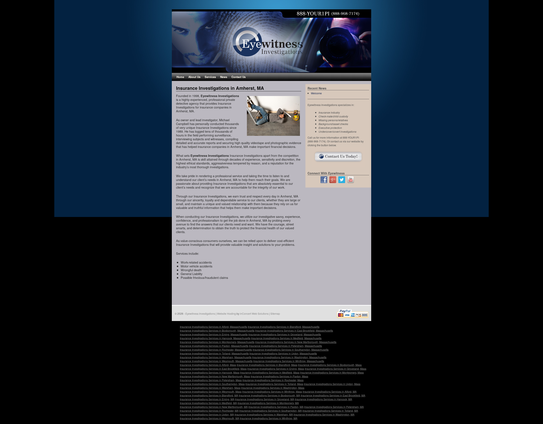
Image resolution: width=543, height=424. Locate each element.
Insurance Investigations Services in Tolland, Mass (274, 384)
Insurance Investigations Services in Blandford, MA (209, 395)
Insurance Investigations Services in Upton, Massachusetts (283, 353)
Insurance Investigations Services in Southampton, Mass (212, 384)
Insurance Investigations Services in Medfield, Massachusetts (286, 338)
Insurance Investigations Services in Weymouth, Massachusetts (216, 361)
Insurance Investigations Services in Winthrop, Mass (272, 391)
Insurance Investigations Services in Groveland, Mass (335, 368)
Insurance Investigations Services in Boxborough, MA (269, 395)
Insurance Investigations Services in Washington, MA (324, 414)
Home (180, 77)
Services (210, 77)
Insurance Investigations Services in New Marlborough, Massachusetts (295, 342)
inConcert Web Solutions (254, 313)
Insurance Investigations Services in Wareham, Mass (210, 387)
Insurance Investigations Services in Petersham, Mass (211, 380)
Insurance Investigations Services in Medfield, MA (208, 403)
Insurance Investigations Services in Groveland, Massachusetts (284, 334)
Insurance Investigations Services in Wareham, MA (264, 414)
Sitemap (275, 313)
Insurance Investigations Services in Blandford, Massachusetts (283, 326)
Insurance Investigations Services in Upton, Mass (332, 384)
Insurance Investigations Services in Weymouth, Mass (211, 391)
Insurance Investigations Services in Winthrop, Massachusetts (288, 361)
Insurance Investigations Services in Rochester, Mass (273, 380)
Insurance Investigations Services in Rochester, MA (209, 410)
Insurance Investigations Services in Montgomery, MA (268, 403)
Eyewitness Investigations (200, 313)
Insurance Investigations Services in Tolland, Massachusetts (214, 353)
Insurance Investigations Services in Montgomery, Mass (332, 372)
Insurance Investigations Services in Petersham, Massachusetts (285, 346)
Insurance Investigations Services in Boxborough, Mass (330, 365)
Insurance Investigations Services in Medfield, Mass (269, 372)
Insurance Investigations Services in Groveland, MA (264, 399)
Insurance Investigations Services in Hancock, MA (323, 399)
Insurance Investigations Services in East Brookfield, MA (333, 395)
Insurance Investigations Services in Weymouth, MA (209, 418)
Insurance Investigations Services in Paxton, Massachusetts (214, 346)
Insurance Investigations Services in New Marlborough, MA (214, 407)
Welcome (316, 93)
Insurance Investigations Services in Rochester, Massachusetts (216, 349)
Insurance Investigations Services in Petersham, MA (334, 407)
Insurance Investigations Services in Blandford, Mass (267, 365)
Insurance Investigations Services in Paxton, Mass (279, 376)
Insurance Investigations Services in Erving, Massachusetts (214, 334)
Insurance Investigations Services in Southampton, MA (270, 410)
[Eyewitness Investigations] (271, 41)
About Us (194, 77)
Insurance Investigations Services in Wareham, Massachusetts (216, 357)
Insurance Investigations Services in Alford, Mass (208, 365)
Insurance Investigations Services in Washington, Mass (272, 387)
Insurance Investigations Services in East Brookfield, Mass (213, 368)
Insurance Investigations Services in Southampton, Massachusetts (291, 349)
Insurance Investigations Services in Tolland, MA (330, 410)
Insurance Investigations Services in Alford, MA (330, 391)
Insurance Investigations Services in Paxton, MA (276, 407)
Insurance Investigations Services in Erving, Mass (275, 368)
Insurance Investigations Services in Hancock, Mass (209, 372)
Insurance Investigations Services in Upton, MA (207, 414)
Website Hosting (226, 313)
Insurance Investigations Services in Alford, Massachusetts (213, 326)
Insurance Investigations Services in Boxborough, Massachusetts (217, 330)
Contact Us (238, 77)
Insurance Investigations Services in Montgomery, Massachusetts (217, 342)
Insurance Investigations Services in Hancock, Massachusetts (215, 338)
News (223, 77)
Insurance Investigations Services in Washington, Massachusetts (289, 357)
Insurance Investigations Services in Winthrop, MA (268, 418)
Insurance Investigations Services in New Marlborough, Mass (215, 376)
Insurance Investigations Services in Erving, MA (207, 399)
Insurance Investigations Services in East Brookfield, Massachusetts (294, 330)
